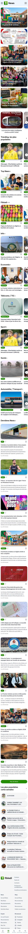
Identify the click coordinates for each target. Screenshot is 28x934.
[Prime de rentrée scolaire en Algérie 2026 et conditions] (14, 60)
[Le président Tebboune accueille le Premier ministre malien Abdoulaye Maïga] (4, 850)
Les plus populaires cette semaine (9, 788)
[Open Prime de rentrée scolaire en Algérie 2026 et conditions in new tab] (7, 726)
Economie (5, 264)
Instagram (19, 919)
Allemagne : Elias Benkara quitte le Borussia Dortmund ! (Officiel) (11, 165)
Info (2, 233)
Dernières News (8, 420)
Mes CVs (3, 925)
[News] (6, 3)
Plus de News (14, 781)
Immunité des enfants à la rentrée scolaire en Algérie (11, 196)
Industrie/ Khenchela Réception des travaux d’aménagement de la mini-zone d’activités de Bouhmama (13, 588)
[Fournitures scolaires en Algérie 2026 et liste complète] (14, 22)
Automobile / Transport (11, 389)
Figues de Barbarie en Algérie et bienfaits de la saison (11, 227)
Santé (3, 358)
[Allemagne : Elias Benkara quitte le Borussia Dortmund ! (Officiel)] (12, 151)
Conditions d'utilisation (20, 890)
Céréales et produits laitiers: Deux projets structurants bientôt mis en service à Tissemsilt (13, 446)
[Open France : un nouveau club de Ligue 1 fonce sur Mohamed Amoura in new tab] (6, 477)
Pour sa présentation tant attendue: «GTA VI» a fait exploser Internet (14, 517)
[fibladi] (2, 878)
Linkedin (19, 925)
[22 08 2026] (4, 795)
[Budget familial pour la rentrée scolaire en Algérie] (14, 81)
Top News (5, 171)
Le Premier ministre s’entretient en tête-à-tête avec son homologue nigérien (11, 289)
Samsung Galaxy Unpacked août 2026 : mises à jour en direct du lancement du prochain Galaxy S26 (11, 320)
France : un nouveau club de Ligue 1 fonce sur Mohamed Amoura (13, 481)
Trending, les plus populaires (8, 138)
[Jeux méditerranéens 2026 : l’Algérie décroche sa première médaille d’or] (4, 827)
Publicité (16, 880)
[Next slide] (26, 122)
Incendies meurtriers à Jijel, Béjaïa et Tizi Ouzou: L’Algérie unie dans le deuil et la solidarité (13, 766)
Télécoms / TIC (7, 296)
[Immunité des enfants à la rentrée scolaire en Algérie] (12, 182)
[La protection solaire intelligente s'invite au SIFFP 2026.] (12, 120)
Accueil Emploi (5, 917)
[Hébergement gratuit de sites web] (14, 36)
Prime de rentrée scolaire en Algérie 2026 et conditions (13, 730)
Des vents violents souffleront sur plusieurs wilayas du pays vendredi (11, 382)
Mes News (3, 900)
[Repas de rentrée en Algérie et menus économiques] (14, 103)
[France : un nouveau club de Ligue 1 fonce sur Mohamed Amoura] (14, 467)
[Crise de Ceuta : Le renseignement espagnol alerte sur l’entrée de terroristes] (14, 644)
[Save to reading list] (24, 10)
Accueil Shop (18, 898)
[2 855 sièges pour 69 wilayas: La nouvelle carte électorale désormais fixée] (14, 609)
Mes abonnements (5, 903)
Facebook (19, 917)
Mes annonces (18, 906)
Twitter (19, 922)
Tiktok (19, 928)
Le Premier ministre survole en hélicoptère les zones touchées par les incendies (13, 695)
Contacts (16, 883)
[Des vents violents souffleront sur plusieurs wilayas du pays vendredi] (12, 368)
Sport (3, 327)
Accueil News (4, 898)
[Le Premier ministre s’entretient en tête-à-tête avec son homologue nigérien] (12, 275)
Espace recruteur (5, 928)
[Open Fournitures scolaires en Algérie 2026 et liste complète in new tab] (7, 548)
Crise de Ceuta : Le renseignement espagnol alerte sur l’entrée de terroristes (13, 659)
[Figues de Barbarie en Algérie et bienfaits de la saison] (12, 213)
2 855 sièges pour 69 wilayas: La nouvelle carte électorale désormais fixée (13, 623)
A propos (16, 877)
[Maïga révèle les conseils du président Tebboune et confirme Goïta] (4, 842)
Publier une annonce (20, 909)
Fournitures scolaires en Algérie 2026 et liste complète (13, 552)
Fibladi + (5, 202)
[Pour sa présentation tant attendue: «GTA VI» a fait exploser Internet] (14, 502)
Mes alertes (4, 906)
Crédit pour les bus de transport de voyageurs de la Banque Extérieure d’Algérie (11, 414)
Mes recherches (19, 900)
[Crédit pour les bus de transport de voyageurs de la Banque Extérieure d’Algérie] (12, 400)
